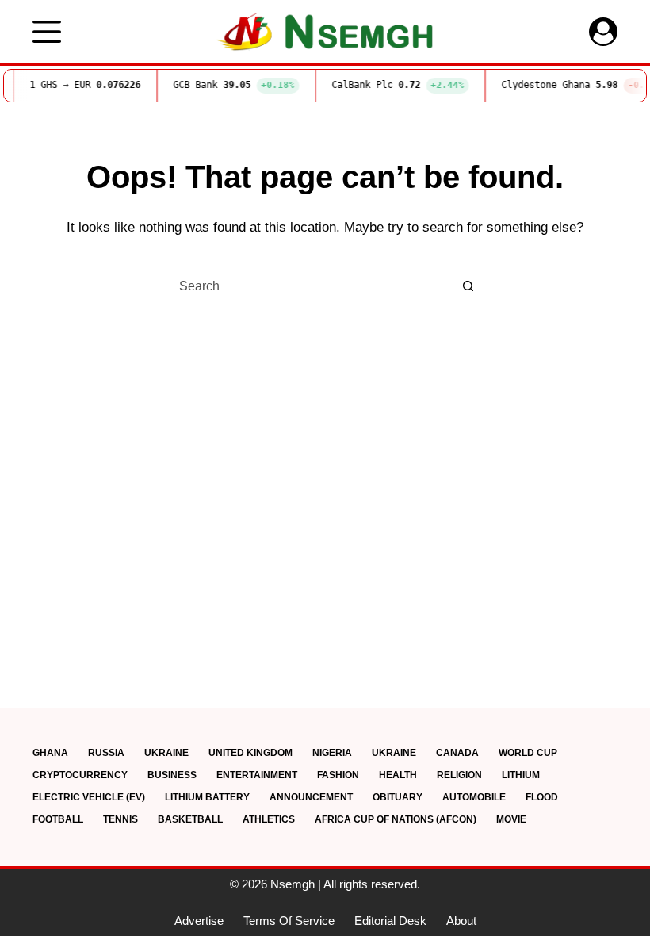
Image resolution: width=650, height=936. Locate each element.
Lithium (521, 775)
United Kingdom (250, 752)
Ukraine (166, 752)
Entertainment (256, 775)
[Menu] (46, 31)
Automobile (474, 797)
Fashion (338, 775)
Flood (542, 797)
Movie (511, 819)
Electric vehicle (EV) (88, 797)
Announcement (311, 797)
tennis (120, 819)
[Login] (603, 31)
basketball (190, 819)
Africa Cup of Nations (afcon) (395, 819)
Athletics (269, 819)
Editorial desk (390, 920)
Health (398, 775)
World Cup (528, 752)
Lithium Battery (207, 797)
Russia (106, 752)
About (461, 920)
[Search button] (468, 286)
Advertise (199, 920)
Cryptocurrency (80, 775)
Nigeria (332, 752)
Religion (459, 775)
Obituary (397, 797)
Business (172, 775)
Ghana (50, 752)
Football (57, 819)
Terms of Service (289, 920)
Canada (457, 752)
